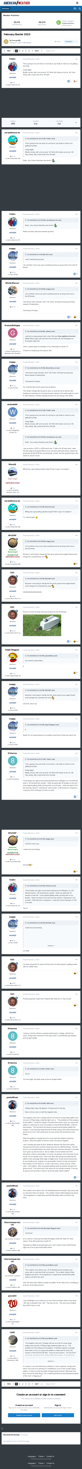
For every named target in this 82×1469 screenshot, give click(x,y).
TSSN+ (12, 59)
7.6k (13, 428)
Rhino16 (12, 464)
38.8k (13, 596)
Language (31, 1456)
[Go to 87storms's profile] (13, 761)
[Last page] (41, 51)
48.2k (13, 272)
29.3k (13, 307)
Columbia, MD (15, 564)
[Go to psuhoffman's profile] (13, 1105)
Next (37, 51)
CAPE (48, 1103)
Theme (41, 1456)
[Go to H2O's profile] (13, 580)
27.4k (13, 1121)
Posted (31, 59)
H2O (47, 254)
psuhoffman (49, 656)
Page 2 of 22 (50, 51)
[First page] (4, 51)
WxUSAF (12, 535)
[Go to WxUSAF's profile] (13, 543)
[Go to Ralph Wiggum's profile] (13, 657)
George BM (16, 40)
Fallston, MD (16, 1250)
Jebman (48, 331)
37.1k (13, 1356)
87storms (12, 753)
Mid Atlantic (27, 43)
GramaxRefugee (12, 325)
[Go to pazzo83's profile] (13, 1303)
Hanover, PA (16, 85)
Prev (9, 51)
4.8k (13, 82)
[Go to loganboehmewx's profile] (58, 22)
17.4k (13, 673)
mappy (12, 248)
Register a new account (24, 1415)
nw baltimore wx (12, 133)
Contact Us (50, 1456)
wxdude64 (12, 404)
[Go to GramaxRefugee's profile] (13, 333)
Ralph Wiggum (12, 650)
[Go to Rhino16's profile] (13, 472)
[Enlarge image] (42, 625)
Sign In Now (58, 1415)
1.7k (13, 488)
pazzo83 (12, 1296)
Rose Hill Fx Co (16, 598)
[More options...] (76, 59)
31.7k (13, 1319)
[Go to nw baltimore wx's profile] (13, 140)
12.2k (13, 156)
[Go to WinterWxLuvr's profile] (13, 290)
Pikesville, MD (15, 158)
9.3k (13, 777)
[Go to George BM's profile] (6, 41)
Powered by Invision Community (41, 1459)
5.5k (13, 1248)
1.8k (13, 349)
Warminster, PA (16, 676)
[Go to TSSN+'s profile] (13, 66)
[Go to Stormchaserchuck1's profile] (13, 1232)
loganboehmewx (68, 23)
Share (58, 41)
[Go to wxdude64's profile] (13, 412)
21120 (16, 274)
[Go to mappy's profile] (13, 256)
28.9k (13, 562)
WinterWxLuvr (12, 283)
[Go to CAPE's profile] (13, 1340)
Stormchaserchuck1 (12, 1223)
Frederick (16, 779)
